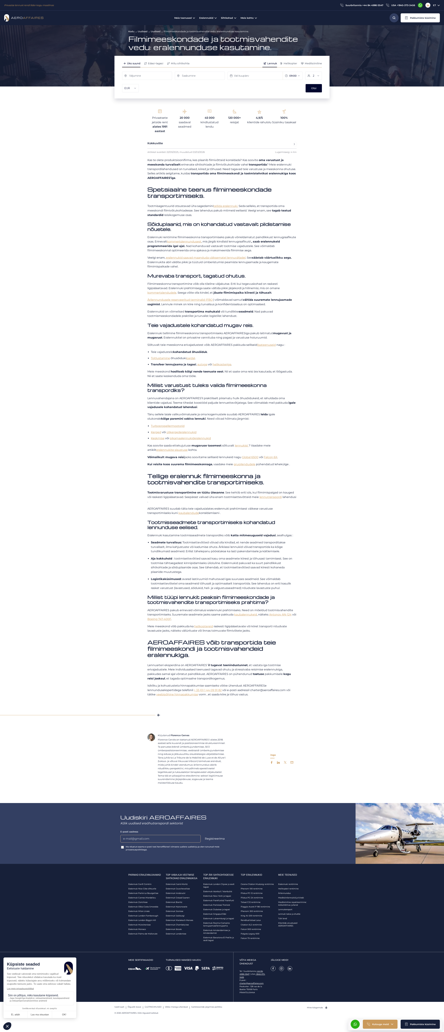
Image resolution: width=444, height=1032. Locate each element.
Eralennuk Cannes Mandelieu (142, 897)
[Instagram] (281, 968)
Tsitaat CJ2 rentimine (251, 902)
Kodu (131, 31)
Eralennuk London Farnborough (143, 915)
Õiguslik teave (134, 1007)
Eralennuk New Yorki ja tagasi (217, 896)
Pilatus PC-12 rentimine (252, 893)
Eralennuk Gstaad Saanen (178, 897)
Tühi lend (282, 918)
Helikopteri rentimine (288, 888)
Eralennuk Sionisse (174, 911)
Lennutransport (285, 909)
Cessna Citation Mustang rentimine (257, 884)
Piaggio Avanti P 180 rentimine (255, 906)
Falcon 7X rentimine (250, 938)
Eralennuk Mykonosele (176, 906)
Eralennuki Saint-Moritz (177, 884)
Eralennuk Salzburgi (175, 915)
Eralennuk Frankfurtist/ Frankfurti (218, 900)
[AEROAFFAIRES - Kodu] (23, 17)
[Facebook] (273, 968)
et (434, 5)
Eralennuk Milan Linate (139, 911)
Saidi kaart (119, 1007)
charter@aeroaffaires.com (252, 983)
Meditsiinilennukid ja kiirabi (291, 897)
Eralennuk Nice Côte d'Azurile (142, 888)
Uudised (142, 31)
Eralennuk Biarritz (174, 902)
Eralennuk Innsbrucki (175, 893)
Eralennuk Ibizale (174, 929)
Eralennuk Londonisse (176, 934)
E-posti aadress (129, 831)
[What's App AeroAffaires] (420, 5)
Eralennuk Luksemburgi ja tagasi (218, 918)
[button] (420, 17)
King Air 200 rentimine (251, 915)
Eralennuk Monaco (137, 929)
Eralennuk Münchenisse (139, 924)
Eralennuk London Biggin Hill (142, 920)
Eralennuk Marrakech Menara (179, 920)
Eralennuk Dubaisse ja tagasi (216, 909)
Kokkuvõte (155, 143)
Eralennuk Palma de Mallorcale (142, 934)
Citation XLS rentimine (251, 924)
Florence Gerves (180, 735)
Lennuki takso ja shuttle (289, 914)
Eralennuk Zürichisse (138, 902)
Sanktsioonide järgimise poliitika (206, 1007)
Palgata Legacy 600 (250, 934)
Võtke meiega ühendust (176, 1007)
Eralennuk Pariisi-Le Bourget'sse (143, 893)
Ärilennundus (284, 893)
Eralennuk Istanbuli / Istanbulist (217, 891)
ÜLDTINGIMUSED (153, 1007)
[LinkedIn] (427, 5)
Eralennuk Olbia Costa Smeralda (143, 906)
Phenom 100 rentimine (252, 888)
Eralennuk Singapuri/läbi (214, 914)
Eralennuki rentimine (288, 884)
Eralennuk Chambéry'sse (177, 924)
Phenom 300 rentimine (252, 911)
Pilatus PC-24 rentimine (252, 897)
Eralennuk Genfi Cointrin (139, 884)
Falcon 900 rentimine (251, 929)
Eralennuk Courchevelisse (178, 888)
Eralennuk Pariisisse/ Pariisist (216, 905)
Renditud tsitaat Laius (251, 920)
